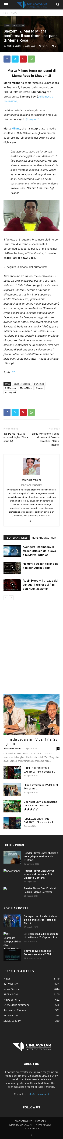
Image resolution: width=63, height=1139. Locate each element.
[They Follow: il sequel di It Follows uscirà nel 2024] (12, 955)
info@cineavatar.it (38, 1094)
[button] (6, 4)
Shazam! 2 (32, 119)
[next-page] (11, 597)
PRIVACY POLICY (43, 1124)
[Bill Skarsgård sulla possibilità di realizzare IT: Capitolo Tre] (12, 941)
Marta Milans (26, 388)
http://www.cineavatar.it (31, 485)
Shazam (39, 388)
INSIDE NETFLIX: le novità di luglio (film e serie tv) (16, 437)
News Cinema (18, 25)
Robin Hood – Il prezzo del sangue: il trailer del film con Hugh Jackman (40, 584)
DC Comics (39, 383)
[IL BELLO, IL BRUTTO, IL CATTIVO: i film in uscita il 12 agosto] (12, 772)
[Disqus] (31, 649)
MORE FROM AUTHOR (44, 537)
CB (14, 372)
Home (5, 12)
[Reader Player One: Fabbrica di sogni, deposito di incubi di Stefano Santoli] (12, 857)
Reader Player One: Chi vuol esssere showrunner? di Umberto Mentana (39, 874)
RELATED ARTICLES (16, 537)
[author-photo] (31, 474)
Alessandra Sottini (12, 748)
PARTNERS (40, 1121)
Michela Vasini (13, 45)
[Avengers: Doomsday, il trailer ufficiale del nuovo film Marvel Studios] (12, 551)
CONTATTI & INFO (23, 1121)
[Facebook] (7, 59)
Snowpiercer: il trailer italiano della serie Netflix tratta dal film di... (41, 920)
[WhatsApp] (31, 59)
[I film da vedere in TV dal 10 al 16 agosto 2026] (12, 789)
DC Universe (10, 388)
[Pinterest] (23, 59)
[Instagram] (31, 521)
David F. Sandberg (22, 383)
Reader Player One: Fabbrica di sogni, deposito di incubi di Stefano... (41, 856)
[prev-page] (6, 597)
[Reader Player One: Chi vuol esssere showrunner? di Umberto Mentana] (12, 875)
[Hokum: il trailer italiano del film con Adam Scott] (12, 568)
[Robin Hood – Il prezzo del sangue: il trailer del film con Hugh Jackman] (12, 585)
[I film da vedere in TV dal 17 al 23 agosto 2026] (31, 714)
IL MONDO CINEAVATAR (20, 1124)
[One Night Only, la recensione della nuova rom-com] (12, 806)
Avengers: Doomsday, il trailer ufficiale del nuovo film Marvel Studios (39, 551)
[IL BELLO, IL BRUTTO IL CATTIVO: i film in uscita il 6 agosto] (12, 823)
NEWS (14, 12)
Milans (16, 128)
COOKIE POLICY (31, 1128)
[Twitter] (15, 59)
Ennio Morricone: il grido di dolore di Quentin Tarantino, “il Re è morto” (45, 439)
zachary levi (10, 392)
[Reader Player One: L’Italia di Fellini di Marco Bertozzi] (12, 893)
